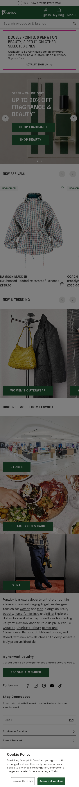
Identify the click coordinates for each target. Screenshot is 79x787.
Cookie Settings (22, 781)
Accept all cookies (51, 781)
